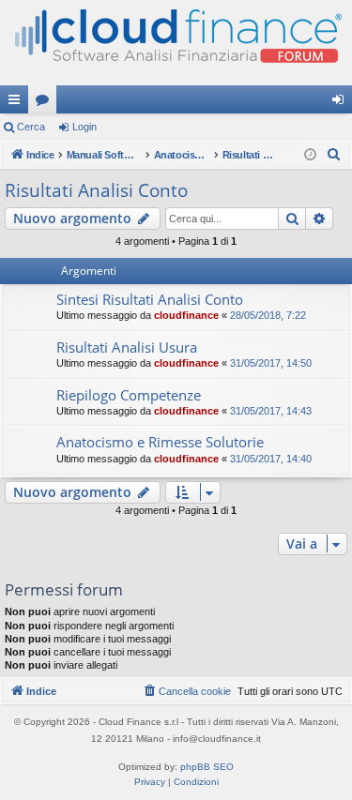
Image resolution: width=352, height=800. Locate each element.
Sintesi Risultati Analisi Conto (149, 299)
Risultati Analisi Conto (96, 190)
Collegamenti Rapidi (18, 103)
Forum (46, 103)
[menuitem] (334, 154)
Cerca (31, 126)
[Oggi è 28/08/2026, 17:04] (310, 155)
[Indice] (176, 42)
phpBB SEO (207, 767)
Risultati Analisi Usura (126, 347)
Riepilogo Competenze (128, 394)
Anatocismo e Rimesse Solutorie (160, 441)
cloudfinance (186, 315)
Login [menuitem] (341, 103)
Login (84, 126)
